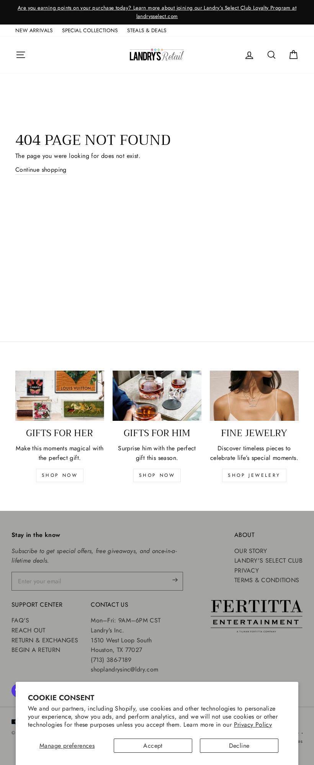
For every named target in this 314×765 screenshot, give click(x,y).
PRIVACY (246, 570)
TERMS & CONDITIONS (266, 580)
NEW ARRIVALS (34, 30)
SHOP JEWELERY (254, 475)
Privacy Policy (253, 724)
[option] (157, 12)
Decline (239, 745)
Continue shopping (41, 169)
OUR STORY (250, 551)
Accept (152, 745)
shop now (60, 475)
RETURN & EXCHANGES (44, 640)
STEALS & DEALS (147, 30)
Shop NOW (157, 475)
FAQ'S (20, 620)
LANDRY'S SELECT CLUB (268, 560)
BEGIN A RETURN (35, 649)
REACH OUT (28, 630)
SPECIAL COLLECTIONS (90, 30)
